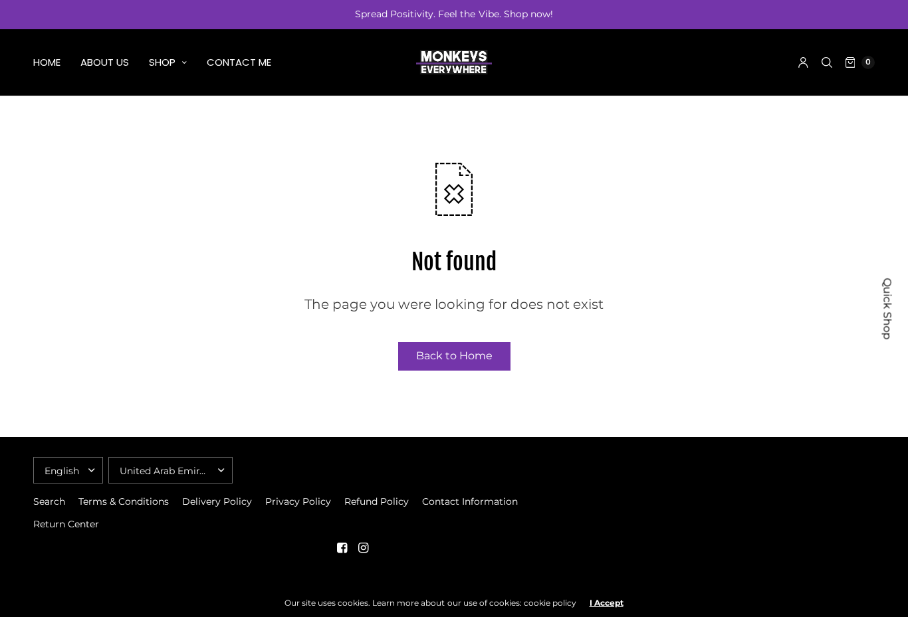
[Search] (827, 62)
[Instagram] (363, 548)
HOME (46, 62)
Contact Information (470, 501)
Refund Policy (376, 501)
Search (49, 501)
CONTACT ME (239, 62)
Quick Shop (887, 308)
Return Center (66, 524)
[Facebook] (342, 548)
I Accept (607, 603)
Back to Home (454, 355)
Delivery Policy (217, 501)
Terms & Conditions (123, 501)
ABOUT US (104, 62)
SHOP (162, 62)
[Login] (803, 62)
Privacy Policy (298, 501)
